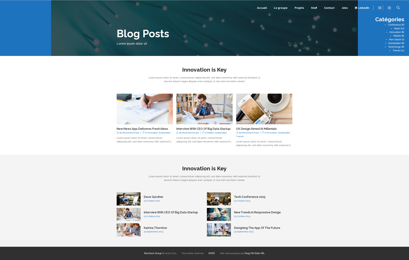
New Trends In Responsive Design (257, 212)
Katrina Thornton (155, 227)
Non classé (395, 39)
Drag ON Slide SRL (255, 253)
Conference (394, 24)
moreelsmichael (131, 133)
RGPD (212, 253)
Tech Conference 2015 (250, 196)
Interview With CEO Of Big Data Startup (203, 128)
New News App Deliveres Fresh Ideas (142, 128)
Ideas (397, 28)
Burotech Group (153, 253)
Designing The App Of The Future (257, 227)
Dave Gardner (153, 196)
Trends (396, 50)
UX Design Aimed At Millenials (256, 128)
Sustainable (394, 43)
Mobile (397, 36)
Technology (394, 47)
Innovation (395, 32)
